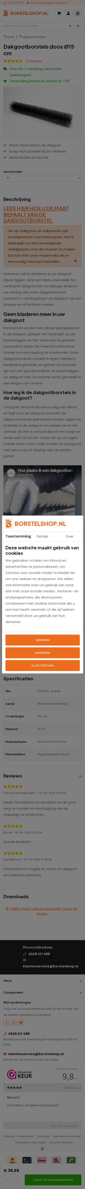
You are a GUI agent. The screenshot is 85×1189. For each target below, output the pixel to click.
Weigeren (42, 639)
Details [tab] (42, 536)
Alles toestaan (42, 665)
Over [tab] (69, 536)
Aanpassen (42, 652)
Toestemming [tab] (17, 536)
